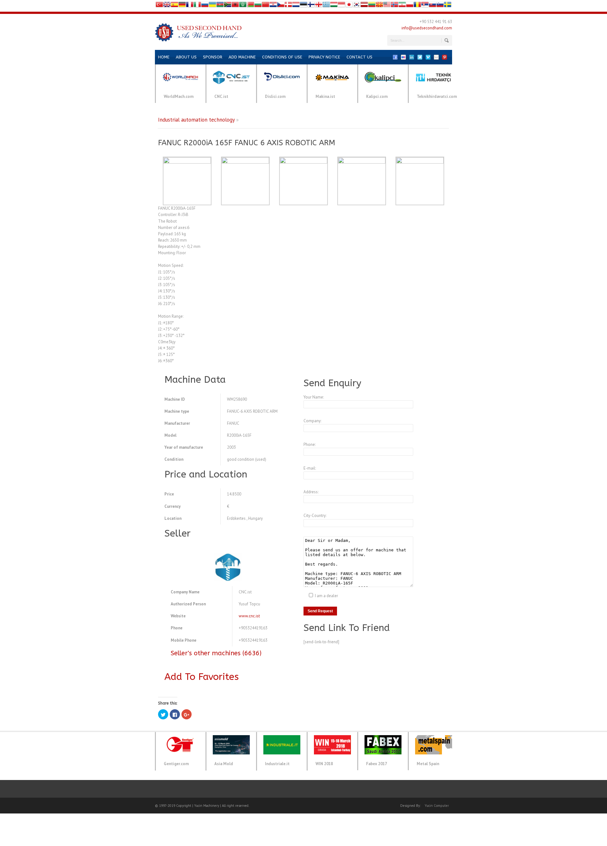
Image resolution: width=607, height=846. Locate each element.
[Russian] (205, 6)
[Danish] (288, 6)
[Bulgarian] (258, 6)
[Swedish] (447, 6)
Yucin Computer (437, 805)
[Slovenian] (440, 6)
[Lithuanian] (372, 6)
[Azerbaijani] (220, 6)
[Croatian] (273, 6)
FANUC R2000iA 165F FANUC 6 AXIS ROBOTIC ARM (246, 142)
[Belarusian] (250, 6)
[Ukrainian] (212, 6)
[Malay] (387, 6)
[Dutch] (296, 6)
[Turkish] (159, 6)
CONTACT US (359, 57)
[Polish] (410, 6)
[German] (182, 6)
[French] (189, 6)
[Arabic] (243, 6)
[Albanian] (235, 6)
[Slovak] (432, 6)
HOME (163, 57)
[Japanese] (349, 6)
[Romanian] (417, 6)
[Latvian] (364, 6)
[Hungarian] (334, 6)
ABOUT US (186, 57)
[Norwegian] (394, 6)
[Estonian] (303, 6)
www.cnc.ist (249, 616)
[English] (167, 6)
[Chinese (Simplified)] (265, 6)
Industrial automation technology (196, 119)
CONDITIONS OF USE (282, 57)
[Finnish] (311, 6)
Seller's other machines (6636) (216, 653)
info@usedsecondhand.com (427, 28)
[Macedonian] (379, 6)
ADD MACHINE (242, 57)
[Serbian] (425, 6)
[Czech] (281, 6)
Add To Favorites (201, 676)
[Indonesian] (341, 6)
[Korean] (356, 6)
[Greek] (326, 6)
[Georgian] (318, 6)
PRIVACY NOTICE (324, 57)
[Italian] (197, 6)
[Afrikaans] (227, 6)
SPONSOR (212, 57)
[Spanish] (174, 6)
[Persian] (402, 6)
